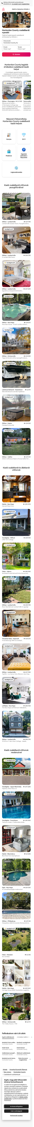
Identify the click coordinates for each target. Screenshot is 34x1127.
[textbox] (9, 49)
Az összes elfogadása (16, 1106)
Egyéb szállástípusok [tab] (8, 1037)
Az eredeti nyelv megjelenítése (20, 4)
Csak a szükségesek (16, 1111)
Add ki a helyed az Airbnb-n (21, 9)
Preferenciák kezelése (16, 1115)
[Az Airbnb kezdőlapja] (3, 9)
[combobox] (16, 43)
